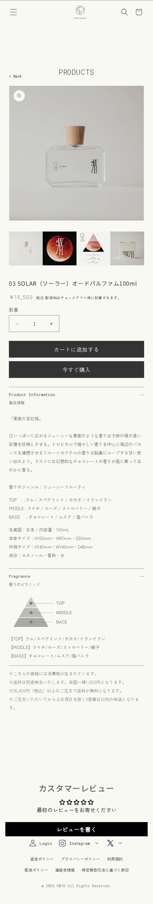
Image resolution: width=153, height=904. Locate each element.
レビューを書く (76, 829)
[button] (13, 12)
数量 (14, 309)
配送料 (51, 297)
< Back (15, 76)
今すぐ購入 (76, 369)
